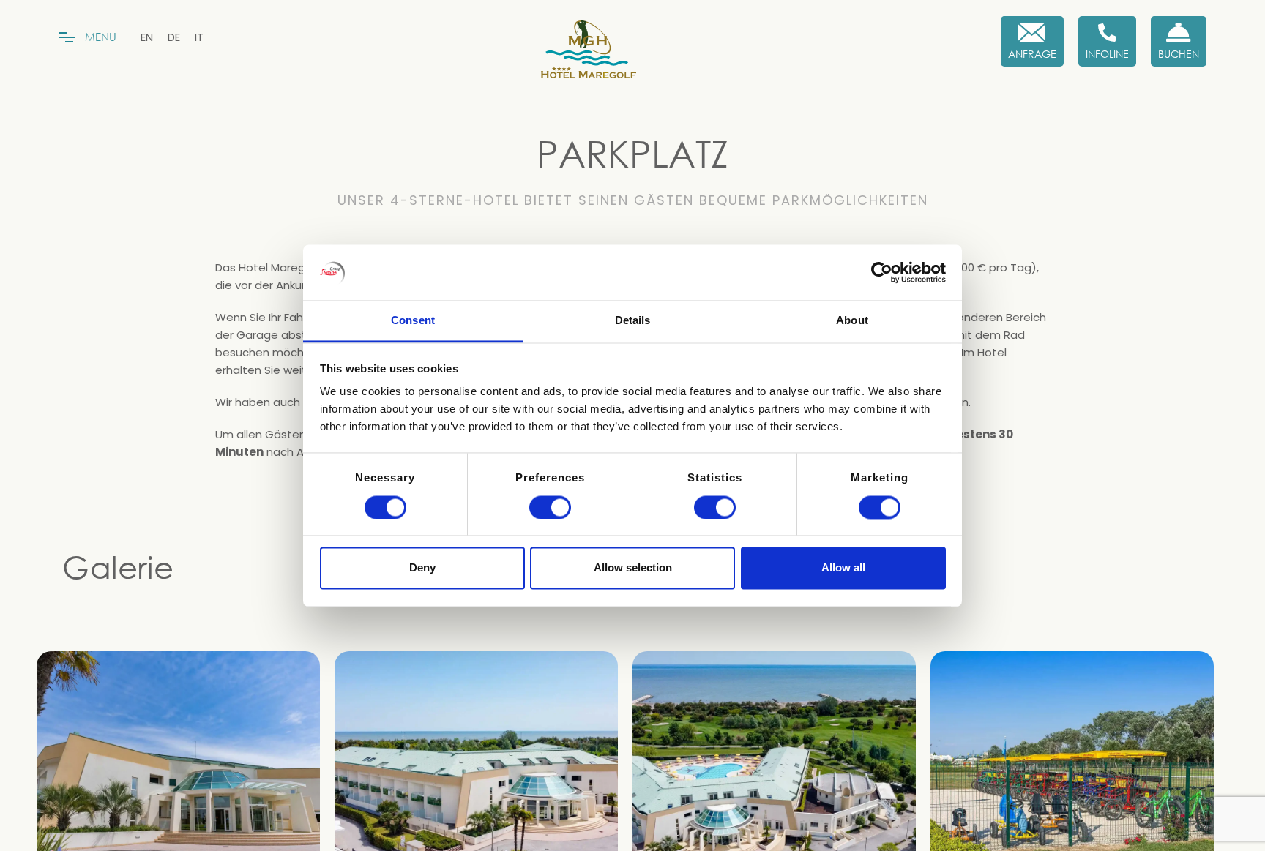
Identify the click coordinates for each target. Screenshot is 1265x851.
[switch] (550, 507)
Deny (422, 568)
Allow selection (633, 568)
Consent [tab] (413, 321)
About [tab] (852, 321)
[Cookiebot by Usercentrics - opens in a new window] (882, 272)
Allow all (843, 568)
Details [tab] (633, 321)
